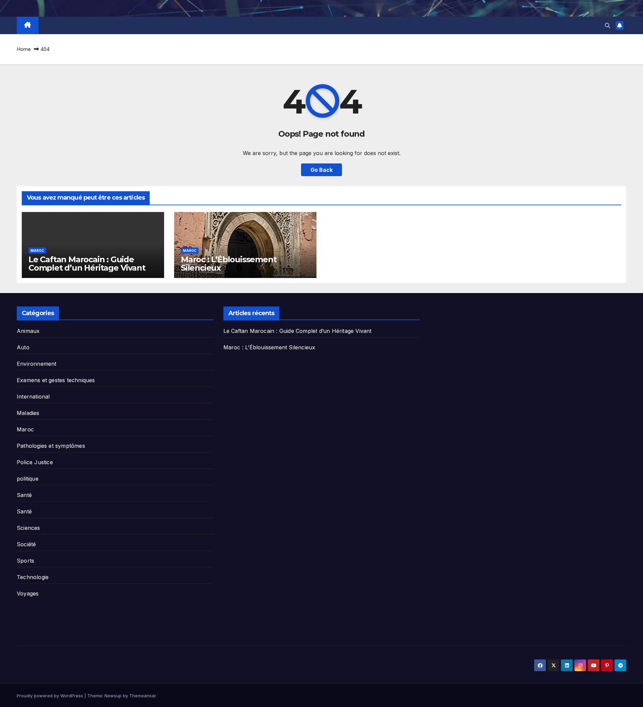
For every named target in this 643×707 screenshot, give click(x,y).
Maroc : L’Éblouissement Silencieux (228, 264)
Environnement (37, 363)
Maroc (37, 251)
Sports (25, 560)
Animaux (28, 331)
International (33, 396)
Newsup (113, 695)
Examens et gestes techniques (56, 380)
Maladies (28, 413)
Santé (24, 495)
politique (28, 478)
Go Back (321, 169)
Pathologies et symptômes (51, 445)
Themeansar (142, 695)
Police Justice (35, 462)
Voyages (28, 593)
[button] (607, 25)
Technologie (33, 577)
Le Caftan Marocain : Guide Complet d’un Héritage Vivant (86, 264)
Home (24, 49)
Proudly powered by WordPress (50, 695)
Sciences (28, 527)
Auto (23, 347)
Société (26, 544)
